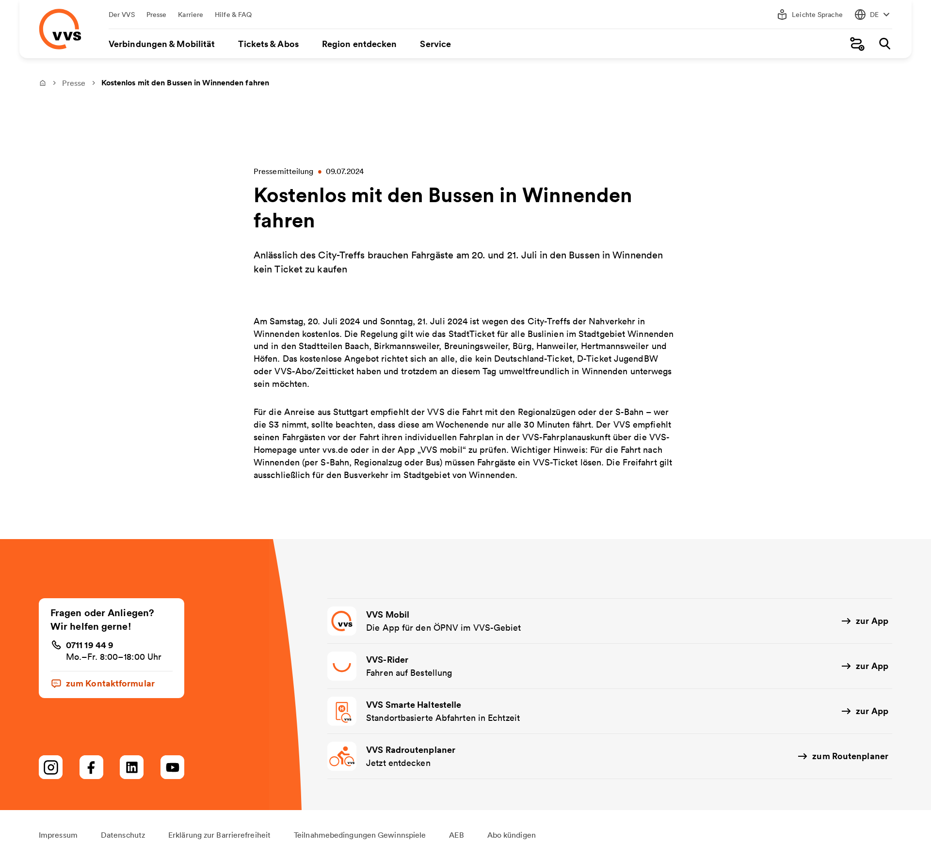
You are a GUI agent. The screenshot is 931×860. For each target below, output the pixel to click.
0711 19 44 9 (89, 645)
